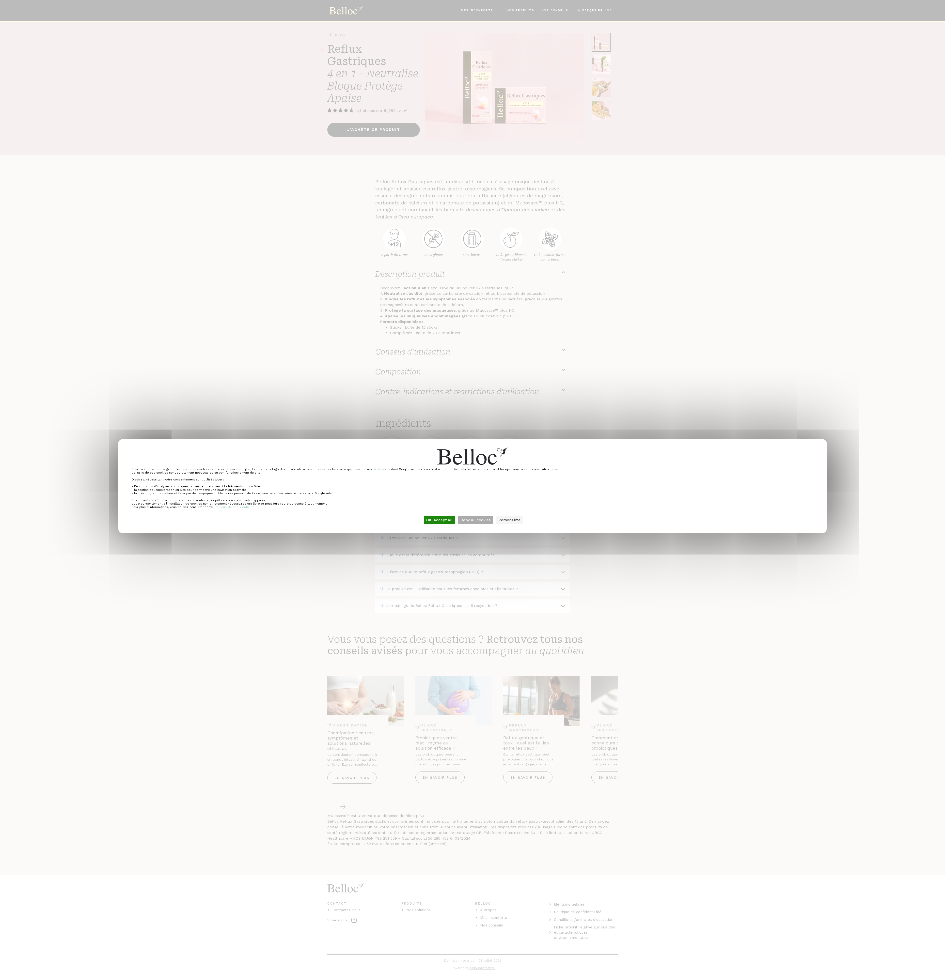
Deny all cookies (475, 519)
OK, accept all (439, 519)
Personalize (509, 519)
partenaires (381, 469)
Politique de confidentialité (234, 507)
